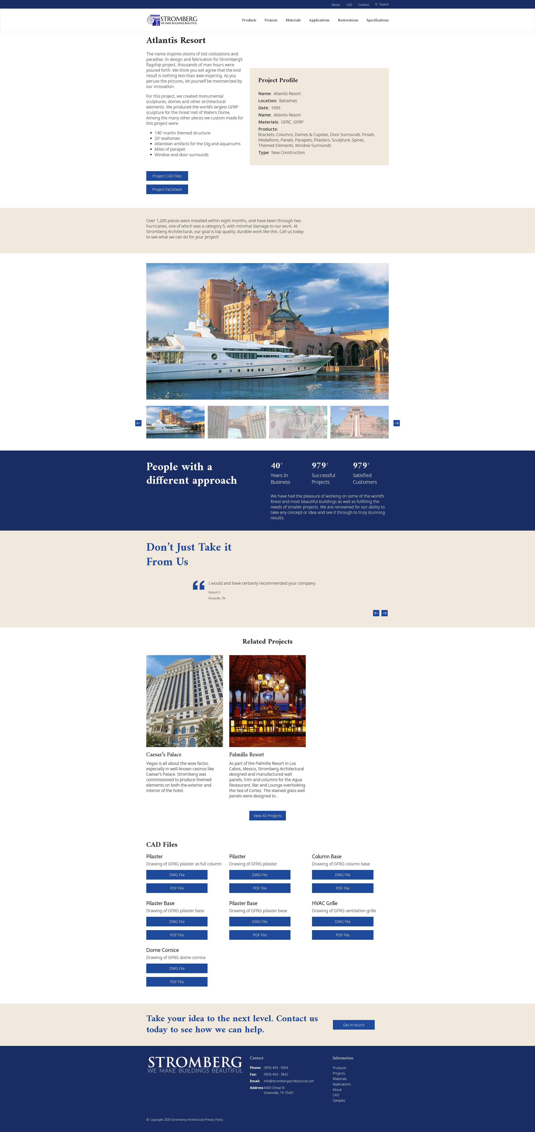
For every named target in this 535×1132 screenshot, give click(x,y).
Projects (271, 20)
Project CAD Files (167, 175)
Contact (363, 5)
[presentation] (138, 423)
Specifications (378, 20)
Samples (339, 1100)
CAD (349, 5)
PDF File (177, 888)
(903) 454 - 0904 (276, 1067)
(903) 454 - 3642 (276, 1074)
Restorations (348, 20)
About (336, 5)
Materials (293, 20)
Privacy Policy (214, 1120)
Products (249, 20)
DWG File (177, 874)
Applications (319, 20)
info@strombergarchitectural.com (289, 1081)
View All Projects (267, 815)
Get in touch (353, 1024)
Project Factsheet (167, 189)
